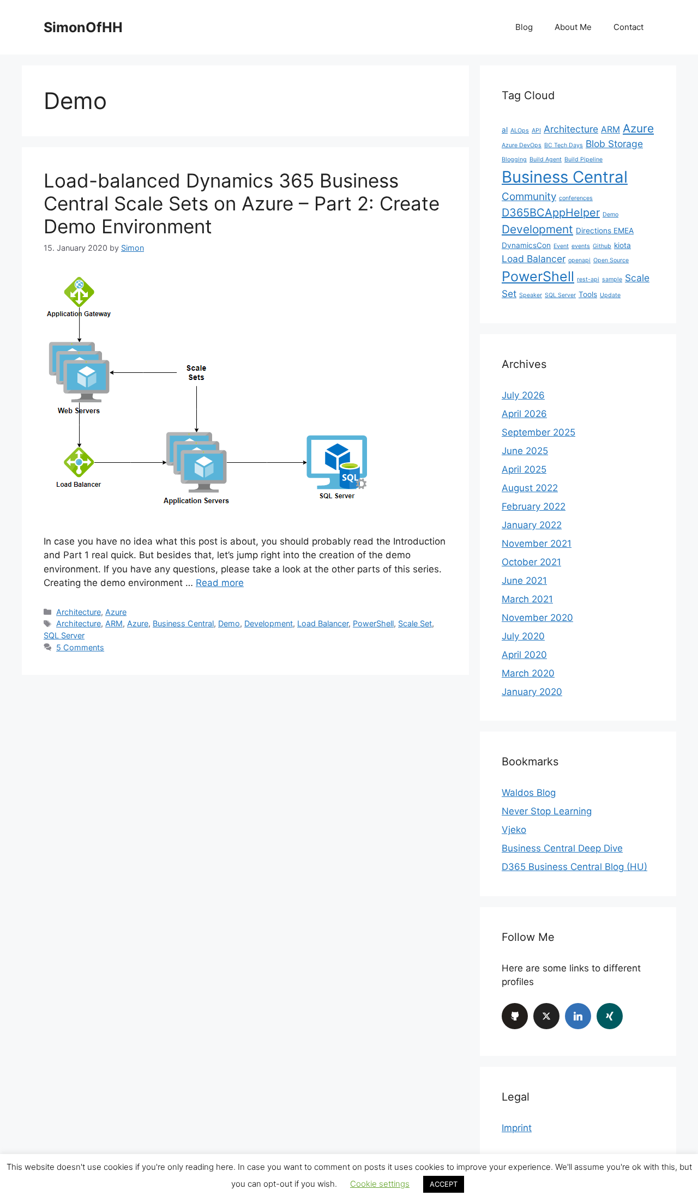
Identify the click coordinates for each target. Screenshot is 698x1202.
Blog (524, 27)
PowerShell (373, 623)
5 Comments (80, 647)
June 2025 (525, 450)
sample (612, 279)
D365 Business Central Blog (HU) (574, 866)
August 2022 (530, 487)
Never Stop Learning (547, 811)
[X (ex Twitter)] (546, 1016)
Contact (628, 27)
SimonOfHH (83, 27)
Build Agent (545, 159)
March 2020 (528, 673)
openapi (579, 260)
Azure (116, 612)
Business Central (183, 623)
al (505, 129)
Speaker (530, 295)
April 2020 (524, 654)
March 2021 (527, 599)
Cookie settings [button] (380, 1184)
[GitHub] (515, 1016)
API (536, 130)
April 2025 (524, 469)
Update (610, 295)
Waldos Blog (529, 792)
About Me (573, 27)
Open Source (611, 260)
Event (561, 246)
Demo (229, 623)
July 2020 (523, 636)
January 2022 (532, 525)
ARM (114, 623)
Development (268, 623)
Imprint (517, 1127)
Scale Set (415, 623)
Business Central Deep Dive (562, 848)
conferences (576, 198)
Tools (588, 294)
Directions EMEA (605, 230)
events (580, 246)
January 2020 (532, 691)
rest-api (588, 279)
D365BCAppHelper (551, 212)
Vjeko (514, 829)
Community (529, 196)
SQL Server (64, 635)
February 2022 (533, 506)
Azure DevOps (521, 145)
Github (602, 246)
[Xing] (610, 1016)
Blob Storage (614, 143)
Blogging (514, 159)
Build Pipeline (583, 159)
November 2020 (537, 617)
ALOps (519, 130)
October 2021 (531, 562)
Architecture (78, 612)
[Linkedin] (578, 1016)
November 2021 (536, 543)
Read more (220, 582)
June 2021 (524, 580)
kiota (622, 245)
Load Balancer (322, 623)
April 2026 (524, 413)
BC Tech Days (563, 145)
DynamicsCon (526, 245)
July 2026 (523, 395)
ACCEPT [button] (444, 1184)
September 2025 (538, 432)
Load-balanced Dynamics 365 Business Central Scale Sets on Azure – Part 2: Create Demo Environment (242, 203)
